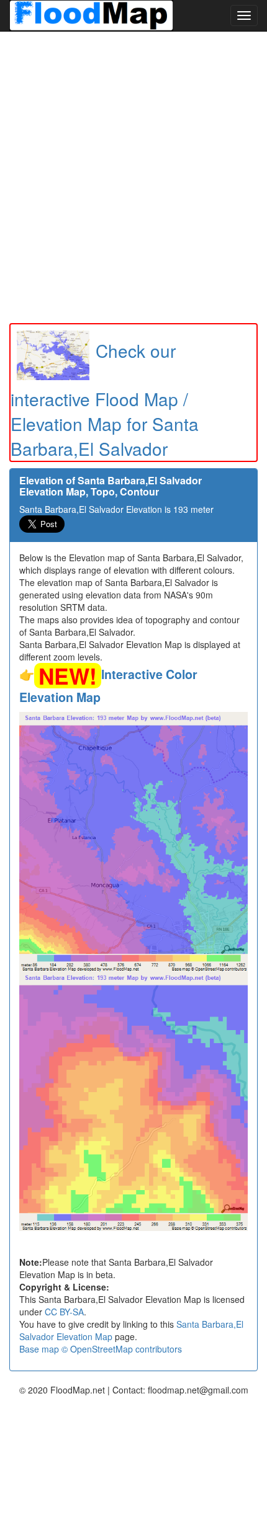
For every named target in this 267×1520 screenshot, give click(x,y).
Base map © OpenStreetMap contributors (100, 1349)
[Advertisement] (133, 177)
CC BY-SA (64, 1311)
